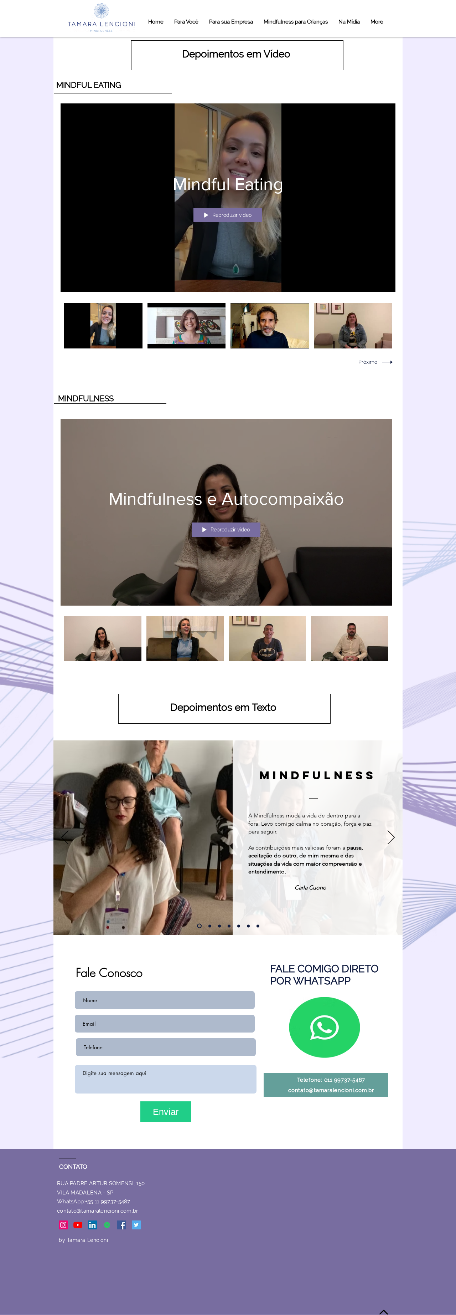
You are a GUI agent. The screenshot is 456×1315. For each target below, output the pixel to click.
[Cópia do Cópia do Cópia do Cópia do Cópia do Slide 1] (219, 925)
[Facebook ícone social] (121, 1224)
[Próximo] (391, 837)
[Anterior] (64, 837)
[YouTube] (77, 1224)
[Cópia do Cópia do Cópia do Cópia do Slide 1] (248, 925)
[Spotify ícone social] (107, 1224)
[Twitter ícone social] (136, 1224)
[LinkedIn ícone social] (92, 1224)
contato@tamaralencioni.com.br (331, 1090)
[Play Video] (103, 325)
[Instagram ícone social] (63, 1224)
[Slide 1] (199, 926)
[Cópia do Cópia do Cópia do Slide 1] (238, 925)
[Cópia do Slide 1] (209, 925)
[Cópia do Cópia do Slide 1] (229, 925)
